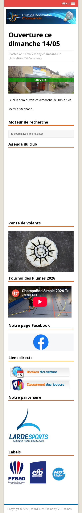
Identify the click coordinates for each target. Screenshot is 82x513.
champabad (50, 54)
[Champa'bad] (41, 21)
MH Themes (64, 509)
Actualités (16, 58)
